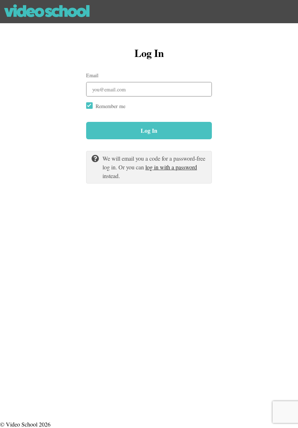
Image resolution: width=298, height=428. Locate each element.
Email (92, 75)
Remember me (110, 106)
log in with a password (171, 167)
